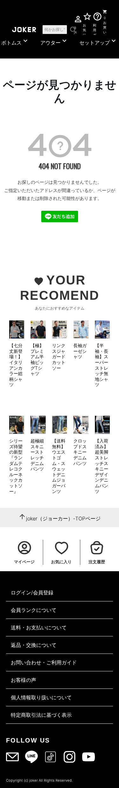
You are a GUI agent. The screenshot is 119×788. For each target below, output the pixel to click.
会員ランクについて (33, 610)
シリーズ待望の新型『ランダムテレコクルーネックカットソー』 (16, 466)
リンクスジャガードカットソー (58, 356)
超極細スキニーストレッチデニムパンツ (37, 454)
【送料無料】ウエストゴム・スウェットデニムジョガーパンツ (58, 466)
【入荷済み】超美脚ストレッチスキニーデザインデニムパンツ (101, 466)
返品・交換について (33, 645)
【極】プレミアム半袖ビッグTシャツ (37, 359)
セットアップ (98, 41)
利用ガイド (94, 29)
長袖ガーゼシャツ (80, 351)
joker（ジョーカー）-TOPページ (63, 518)
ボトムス (15, 41)
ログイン (74, 29)
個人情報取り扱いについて (41, 697)
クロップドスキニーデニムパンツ (80, 452)
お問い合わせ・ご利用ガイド (44, 662)
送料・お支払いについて (39, 627)
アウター (54, 41)
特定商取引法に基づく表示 (41, 715)
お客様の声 (23, 680)
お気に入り (84, 29)
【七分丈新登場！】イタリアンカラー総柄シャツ (16, 365)
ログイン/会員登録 (32, 592)
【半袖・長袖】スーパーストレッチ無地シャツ (101, 365)
